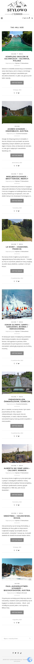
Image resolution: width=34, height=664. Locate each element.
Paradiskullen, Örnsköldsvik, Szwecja (17, 400)
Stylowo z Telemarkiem (21, 63)
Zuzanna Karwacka (21, 133)
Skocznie (13, 54)
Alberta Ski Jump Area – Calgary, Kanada (17, 469)
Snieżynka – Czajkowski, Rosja (17, 517)
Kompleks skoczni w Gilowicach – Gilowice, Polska (17, 59)
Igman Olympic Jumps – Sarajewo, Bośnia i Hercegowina (17, 327)
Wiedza (21, 54)
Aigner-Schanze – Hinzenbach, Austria (17, 130)
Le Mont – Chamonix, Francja (17, 248)
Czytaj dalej (17, 82)
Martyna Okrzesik (22, 593)
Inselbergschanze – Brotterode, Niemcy (17, 178)
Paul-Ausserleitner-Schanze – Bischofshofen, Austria (17, 588)
